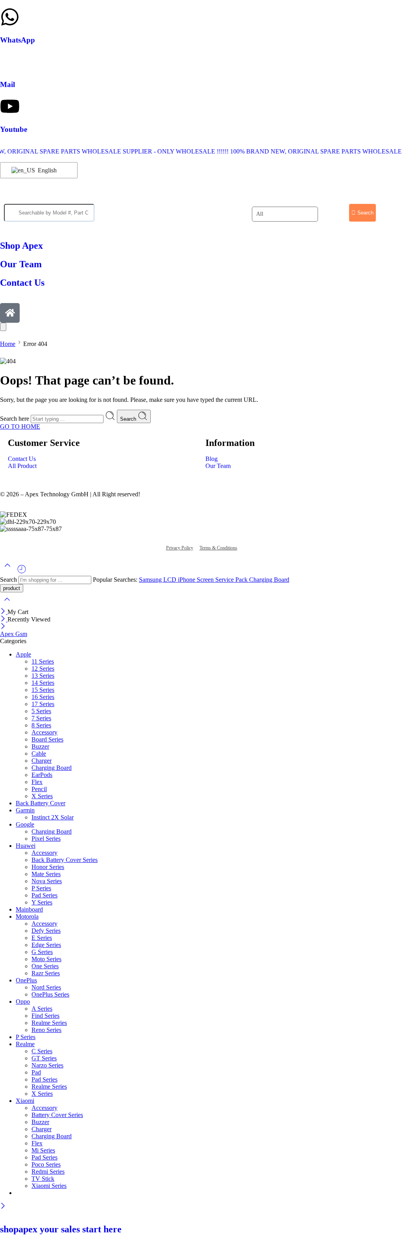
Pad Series (44, 895)
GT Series (44, 1058)
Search (129, 419)
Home (7, 343)
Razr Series (45, 973)
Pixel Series (46, 838)
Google (25, 824)
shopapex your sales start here (61, 1229)
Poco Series (46, 1164)
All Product (22, 465)
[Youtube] (10, 106)
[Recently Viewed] (22, 572)
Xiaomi (25, 1100)
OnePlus (26, 980)
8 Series (41, 725)
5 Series (41, 711)
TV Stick (42, 1178)
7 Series (41, 718)
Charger (41, 760)
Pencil (39, 789)
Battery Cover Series (57, 1115)
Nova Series (46, 881)
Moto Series (46, 959)
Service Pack (232, 579)
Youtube (13, 129)
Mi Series (43, 1150)
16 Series (42, 697)
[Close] (3, 611)
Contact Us (22, 458)
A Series (41, 1008)
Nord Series (46, 987)
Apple (23, 654)
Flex (37, 782)
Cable (38, 753)
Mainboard (29, 909)
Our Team (218, 465)
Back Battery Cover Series (64, 859)
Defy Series (46, 930)
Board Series (47, 739)
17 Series (42, 704)
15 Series (42, 689)
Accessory (44, 732)
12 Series (42, 668)
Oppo (23, 1001)
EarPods (41, 774)
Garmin (25, 810)
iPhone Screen (196, 579)
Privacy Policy (179, 548)
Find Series (45, 1015)
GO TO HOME (20, 426)
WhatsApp (17, 40)
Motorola (27, 916)
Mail (7, 84)
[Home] (10, 313)
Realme (25, 1044)
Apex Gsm (13, 634)
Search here (15, 418)
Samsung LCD (158, 579)
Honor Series (47, 867)
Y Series (41, 902)
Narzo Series (47, 1065)
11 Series (42, 661)
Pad (36, 1072)
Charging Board (269, 579)
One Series (45, 966)
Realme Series (49, 1022)
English (46, 170)
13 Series (42, 675)
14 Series (42, 682)
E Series (41, 937)
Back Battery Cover (40, 803)
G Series (42, 952)
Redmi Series (48, 1171)
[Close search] (7, 604)
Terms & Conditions (218, 548)
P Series (41, 888)
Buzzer (40, 746)
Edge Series (46, 944)
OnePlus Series (50, 994)
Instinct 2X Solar (52, 817)
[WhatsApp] (10, 17)
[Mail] (10, 61)
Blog (211, 458)
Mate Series (46, 874)
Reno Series (46, 1029)
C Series (41, 1051)
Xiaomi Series (49, 1185)
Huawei (25, 845)
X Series (42, 796)
